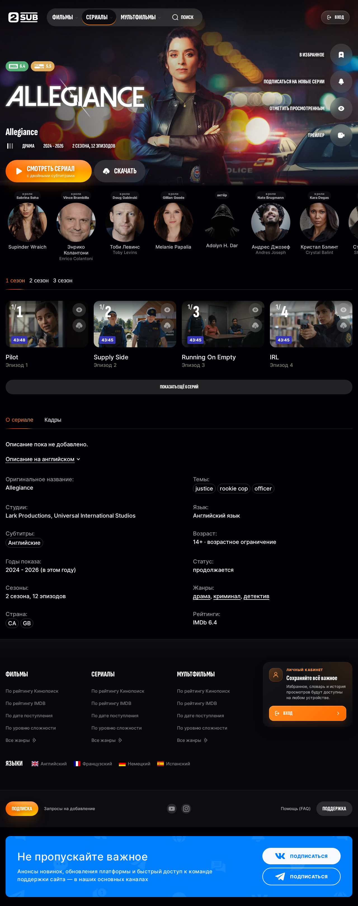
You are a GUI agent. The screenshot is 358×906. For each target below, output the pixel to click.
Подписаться (309, 856)
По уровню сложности (31, 728)
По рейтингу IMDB (25, 703)
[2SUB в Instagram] (186, 809)
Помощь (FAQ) (296, 808)
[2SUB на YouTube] (172, 809)
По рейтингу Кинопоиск (32, 691)
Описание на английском (40, 459)
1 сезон (15, 280)
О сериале (19, 420)
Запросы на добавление (69, 808)
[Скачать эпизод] (79, 325)
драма (201, 596)
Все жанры (18, 740)
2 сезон (39, 280)
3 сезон (62, 280)
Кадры (52, 420)
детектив (256, 596)
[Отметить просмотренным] (79, 310)
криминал (227, 596)
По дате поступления (29, 715)
